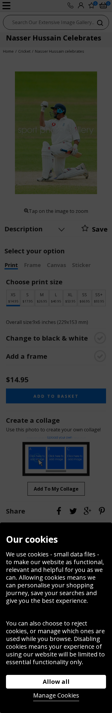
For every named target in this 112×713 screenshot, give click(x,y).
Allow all (56, 682)
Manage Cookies (56, 695)
